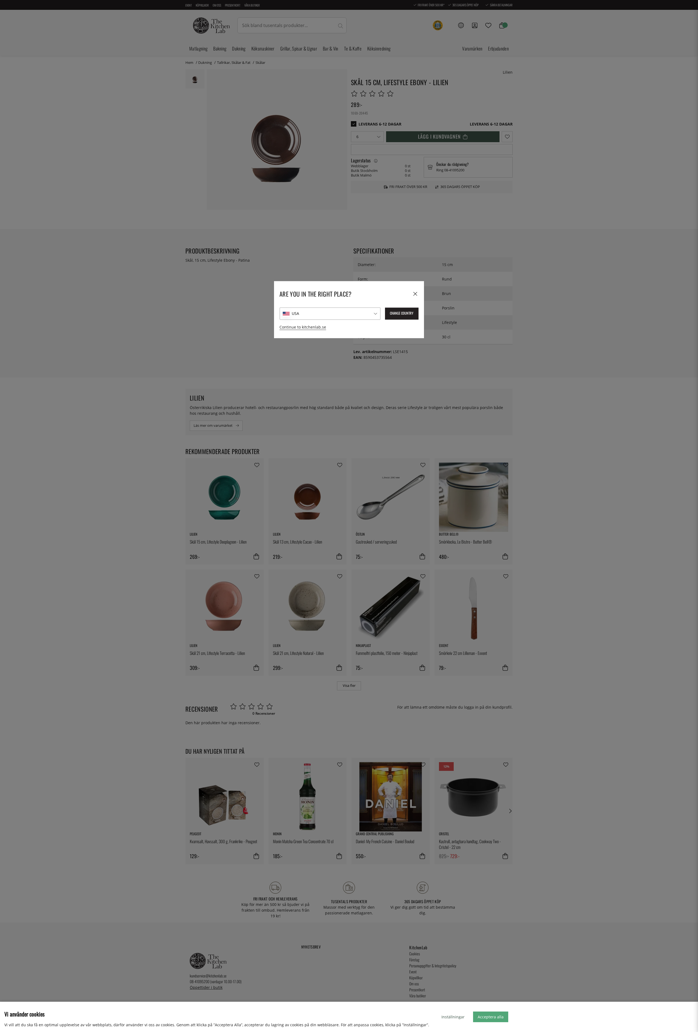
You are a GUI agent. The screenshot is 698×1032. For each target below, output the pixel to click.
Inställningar (453, 1016)
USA (295, 313)
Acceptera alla (491, 1016)
